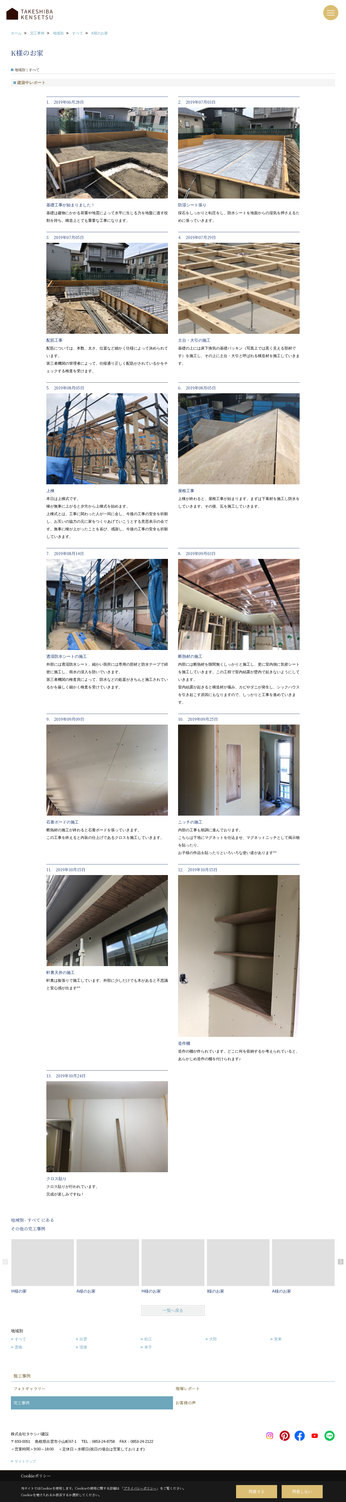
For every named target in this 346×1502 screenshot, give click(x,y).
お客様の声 (186, 1403)
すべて (20, 1339)
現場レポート (188, 1388)
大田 (213, 1339)
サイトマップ (25, 1461)
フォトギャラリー (29, 1388)
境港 (83, 1347)
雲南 (18, 1347)
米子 (148, 1347)
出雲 (83, 1339)
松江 (148, 1339)
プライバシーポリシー (140, 1488)
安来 (278, 1339)
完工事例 (21, 1403)
